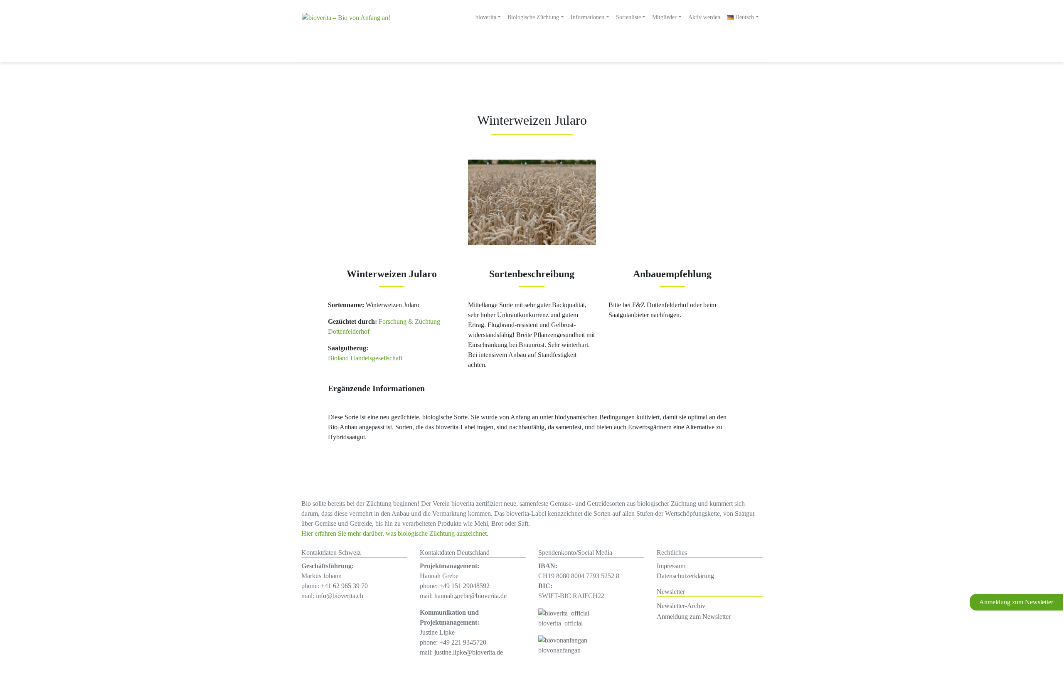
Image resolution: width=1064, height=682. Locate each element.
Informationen (587, 17)
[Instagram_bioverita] (563, 612)
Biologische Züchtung (533, 17)
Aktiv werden (704, 17)
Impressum (671, 565)
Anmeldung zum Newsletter (1016, 602)
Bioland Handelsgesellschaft (365, 358)
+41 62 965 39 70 (344, 585)
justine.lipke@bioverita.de (468, 652)
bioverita (485, 17)
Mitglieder (664, 17)
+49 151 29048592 (464, 585)
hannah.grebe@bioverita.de (470, 595)
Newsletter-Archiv (681, 605)
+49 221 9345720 (462, 642)
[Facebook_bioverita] (562, 639)
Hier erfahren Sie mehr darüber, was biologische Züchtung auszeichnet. (394, 533)
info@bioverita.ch (339, 595)
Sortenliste (628, 17)
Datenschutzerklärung (685, 575)
